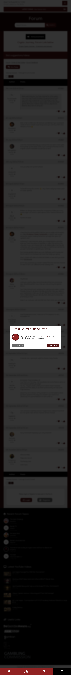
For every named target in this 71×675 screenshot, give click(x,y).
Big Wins (26, 673)
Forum (62, 673)
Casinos (44, 673)
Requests (9, 673)
